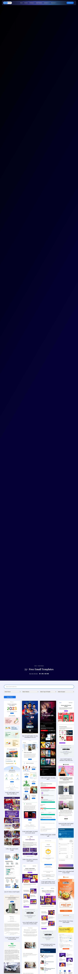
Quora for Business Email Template (12, 891)
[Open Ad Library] (33, 2)
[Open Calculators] (48, 2)
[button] (40, 674)
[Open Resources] (55, 2)
